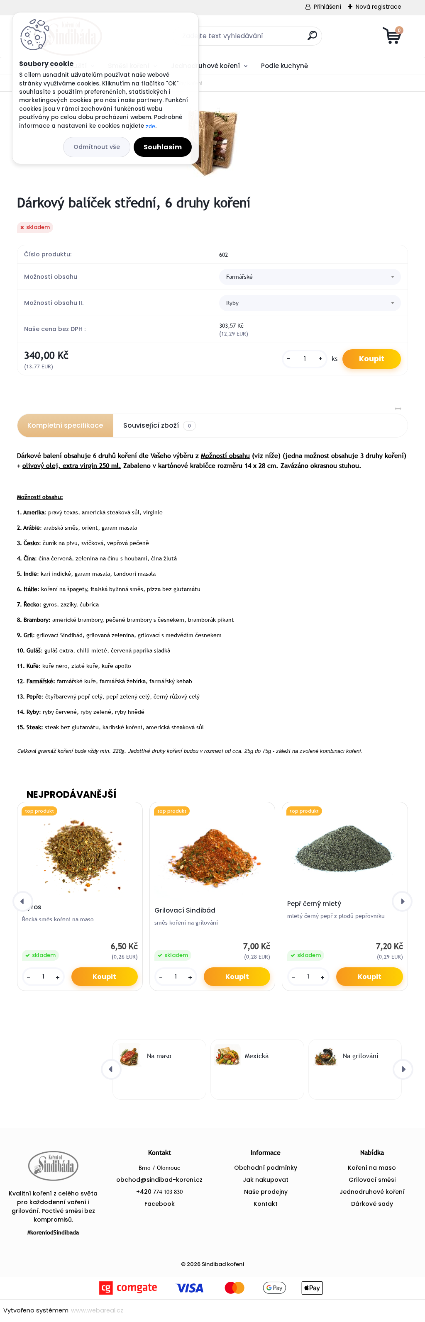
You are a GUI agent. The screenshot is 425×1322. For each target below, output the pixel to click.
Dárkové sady (372, 1204)
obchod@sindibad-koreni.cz (159, 1180)
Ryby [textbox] (232, 302)
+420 (159, 1192)
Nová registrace (378, 6)
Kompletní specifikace (65, 425)
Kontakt (266, 1204)
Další (385, 65)
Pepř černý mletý (314, 904)
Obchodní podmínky (265, 1168)
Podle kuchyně (284, 65)
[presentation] (22, 901)
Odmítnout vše (96, 147)
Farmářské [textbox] (239, 276)
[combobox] (310, 277)
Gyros (32, 907)
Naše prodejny (266, 1192)
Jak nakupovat (265, 1180)
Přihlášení (327, 6)
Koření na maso (372, 1168)
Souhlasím (163, 147)
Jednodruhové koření (205, 65)
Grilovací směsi (372, 1180)
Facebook (159, 1204)
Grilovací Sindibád (184, 910)
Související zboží (157, 425)
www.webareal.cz (97, 1310)
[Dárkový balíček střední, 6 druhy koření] (212, 143)
